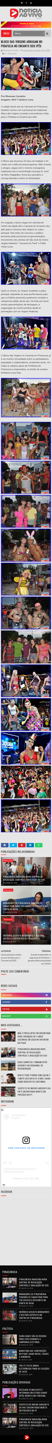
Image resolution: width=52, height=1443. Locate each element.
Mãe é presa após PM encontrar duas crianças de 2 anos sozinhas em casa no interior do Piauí (34, 1037)
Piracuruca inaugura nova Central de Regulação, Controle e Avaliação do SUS (24, 878)
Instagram (7, 995)
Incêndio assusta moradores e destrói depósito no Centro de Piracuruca (23, 937)
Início (6, 33)
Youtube (6, 1009)
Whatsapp (6, 1016)
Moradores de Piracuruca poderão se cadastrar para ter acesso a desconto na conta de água (25, 906)
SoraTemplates (23, 1441)
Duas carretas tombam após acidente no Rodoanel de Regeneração (32, 1065)
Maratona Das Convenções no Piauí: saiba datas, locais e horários (34, 1353)
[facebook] (26, 3)
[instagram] (22, 3)
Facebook (6, 1002)
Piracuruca (12, 53)
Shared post (21, 1178)
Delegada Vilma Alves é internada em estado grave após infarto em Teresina (33, 1392)
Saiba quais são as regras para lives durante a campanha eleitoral (33, 1339)
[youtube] (31, 3)
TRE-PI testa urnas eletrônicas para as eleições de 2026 (34, 1368)
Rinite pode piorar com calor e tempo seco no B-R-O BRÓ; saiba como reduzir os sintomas (34, 1078)
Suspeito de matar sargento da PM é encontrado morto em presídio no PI (34, 1091)
